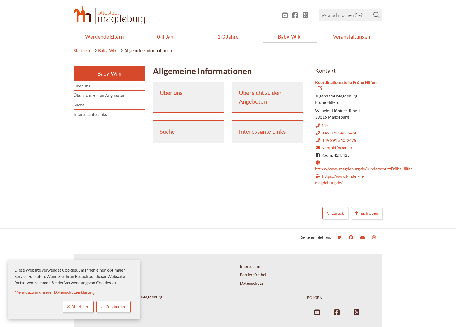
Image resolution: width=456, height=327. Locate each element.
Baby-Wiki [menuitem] (290, 37)
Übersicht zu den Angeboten (99, 95)
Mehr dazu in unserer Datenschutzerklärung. (55, 292)
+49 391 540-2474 (335, 132)
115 (322, 125)
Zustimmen (116, 307)
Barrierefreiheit (254, 274)
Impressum (250, 266)
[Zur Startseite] (109, 15)
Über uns (82, 85)
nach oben (368, 213)
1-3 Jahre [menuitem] (228, 37)
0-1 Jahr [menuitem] (166, 37)
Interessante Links (90, 114)
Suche (79, 104)
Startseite (82, 50)
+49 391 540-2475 (335, 140)
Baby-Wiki (107, 50)
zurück (338, 213)
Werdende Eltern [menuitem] (104, 37)
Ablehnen (80, 307)
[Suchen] (376, 15)
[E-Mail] (363, 237)
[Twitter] (340, 237)
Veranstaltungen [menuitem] (351, 37)
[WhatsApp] (374, 237)
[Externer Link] (282, 15)
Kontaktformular (333, 147)
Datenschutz (251, 283)
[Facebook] (351, 237)
